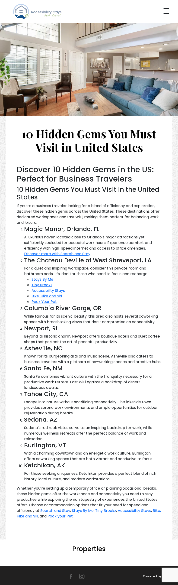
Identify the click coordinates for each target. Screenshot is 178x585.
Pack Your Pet (44, 301)
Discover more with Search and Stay (57, 254)
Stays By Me (42, 279)
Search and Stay (55, 510)
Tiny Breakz (42, 285)
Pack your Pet (60, 516)
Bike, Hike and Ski (47, 296)
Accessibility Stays (48, 290)
